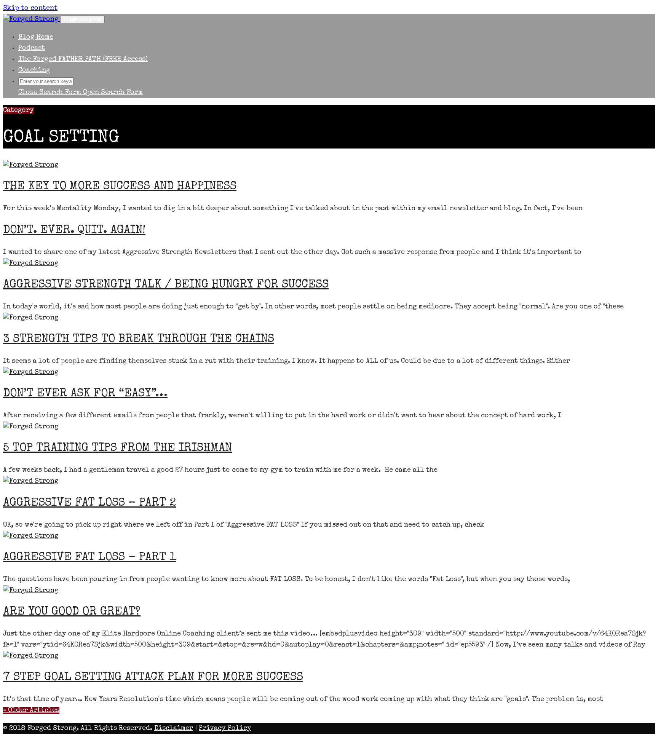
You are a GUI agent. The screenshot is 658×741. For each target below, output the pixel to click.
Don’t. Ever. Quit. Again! (74, 230)
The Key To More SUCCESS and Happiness (119, 187)
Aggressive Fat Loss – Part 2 (89, 503)
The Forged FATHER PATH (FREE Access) (83, 59)
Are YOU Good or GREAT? (72, 612)
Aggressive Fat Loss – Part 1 (89, 558)
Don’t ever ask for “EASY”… (85, 394)
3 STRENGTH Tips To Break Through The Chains (138, 339)
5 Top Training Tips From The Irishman (117, 448)
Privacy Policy (225, 728)
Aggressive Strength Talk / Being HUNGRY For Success (166, 285)
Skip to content (30, 8)
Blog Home (35, 37)
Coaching (34, 70)
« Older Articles (31, 710)
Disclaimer (173, 728)
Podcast (31, 48)
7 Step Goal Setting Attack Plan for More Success (153, 678)
